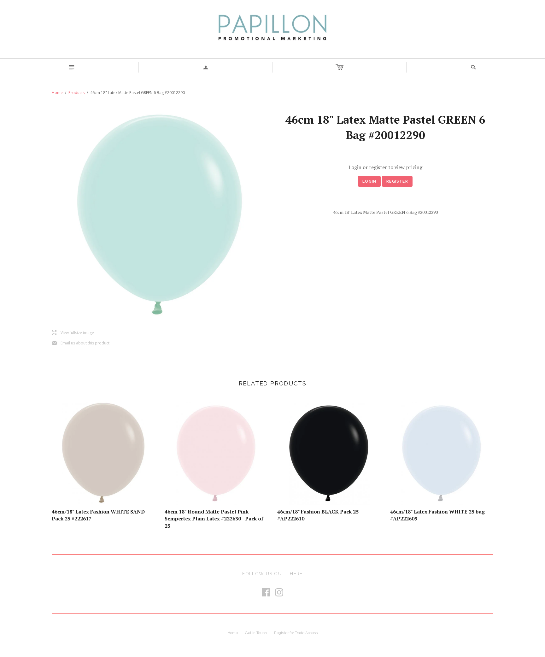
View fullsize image (73, 333)
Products (76, 92)
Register (397, 181)
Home (57, 92)
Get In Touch (256, 633)
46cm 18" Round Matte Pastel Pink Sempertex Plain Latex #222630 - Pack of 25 (214, 518)
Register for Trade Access (296, 633)
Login (369, 181)
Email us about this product (80, 343)
